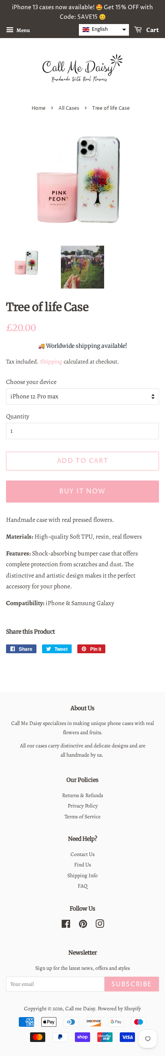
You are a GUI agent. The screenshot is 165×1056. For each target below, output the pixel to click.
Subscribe (131, 984)
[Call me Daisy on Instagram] (99, 925)
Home (39, 108)
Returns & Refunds (82, 795)
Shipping (51, 361)
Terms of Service (82, 816)
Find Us (82, 864)
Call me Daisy (80, 1008)
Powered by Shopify (119, 1008)
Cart (152, 30)
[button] (104, 30)
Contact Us (82, 854)
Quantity (17, 416)
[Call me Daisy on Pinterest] (82, 925)
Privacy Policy (83, 806)
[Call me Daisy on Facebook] (65, 925)
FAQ (82, 886)
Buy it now (82, 491)
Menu (23, 30)
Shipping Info (82, 875)
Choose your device (31, 382)
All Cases (68, 108)
